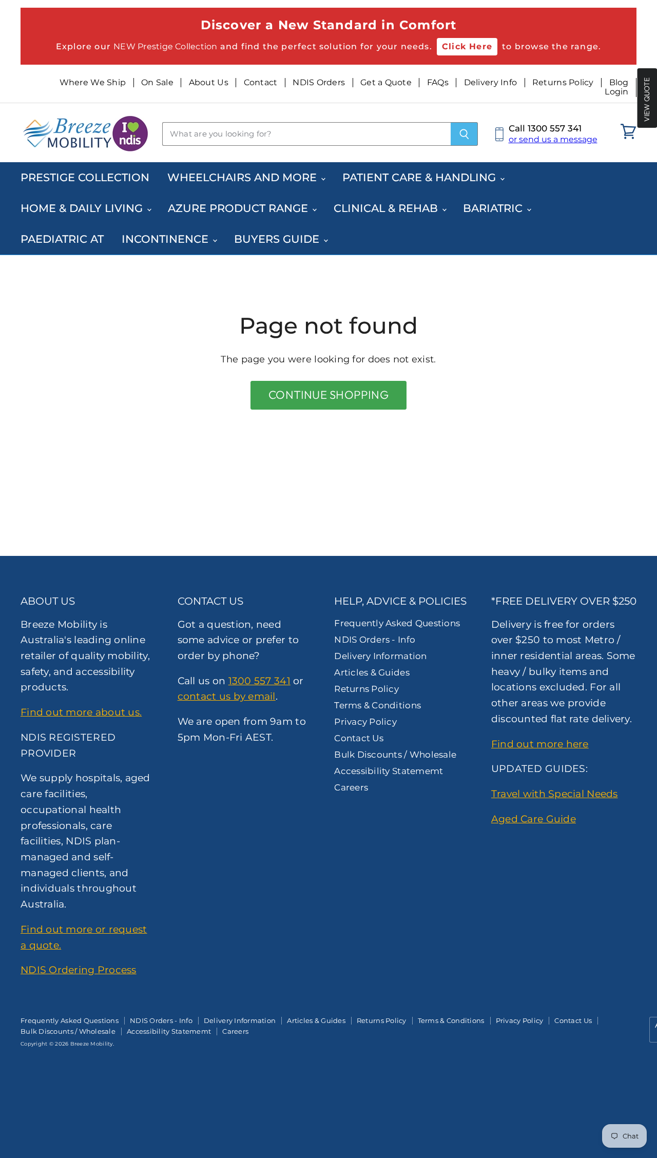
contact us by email (227, 696)
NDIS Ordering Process (79, 969)
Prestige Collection (85, 177)
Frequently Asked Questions (397, 623)
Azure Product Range (239, 208)
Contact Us (358, 738)
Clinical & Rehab (387, 208)
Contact (261, 82)
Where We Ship (93, 82)
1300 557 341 (259, 680)
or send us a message (553, 139)
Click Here (467, 46)
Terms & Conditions (377, 705)
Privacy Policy (365, 722)
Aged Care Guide (533, 819)
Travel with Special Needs (554, 793)
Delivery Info (490, 82)
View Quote (646, 99)
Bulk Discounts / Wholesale (395, 754)
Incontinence (166, 239)
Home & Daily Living (83, 208)
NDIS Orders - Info (374, 639)
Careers (351, 787)
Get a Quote (386, 82)
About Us (208, 82)
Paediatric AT (62, 239)
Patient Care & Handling (420, 177)
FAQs (438, 82)
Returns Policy (563, 82)
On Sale (157, 82)
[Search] (464, 134)
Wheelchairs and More (243, 177)
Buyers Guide (278, 239)
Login (616, 91)
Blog (619, 82)
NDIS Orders (319, 82)
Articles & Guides (372, 672)
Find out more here (540, 744)
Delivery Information (380, 656)
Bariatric (494, 208)
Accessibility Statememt (388, 771)
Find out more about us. (81, 712)
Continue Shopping (328, 395)
